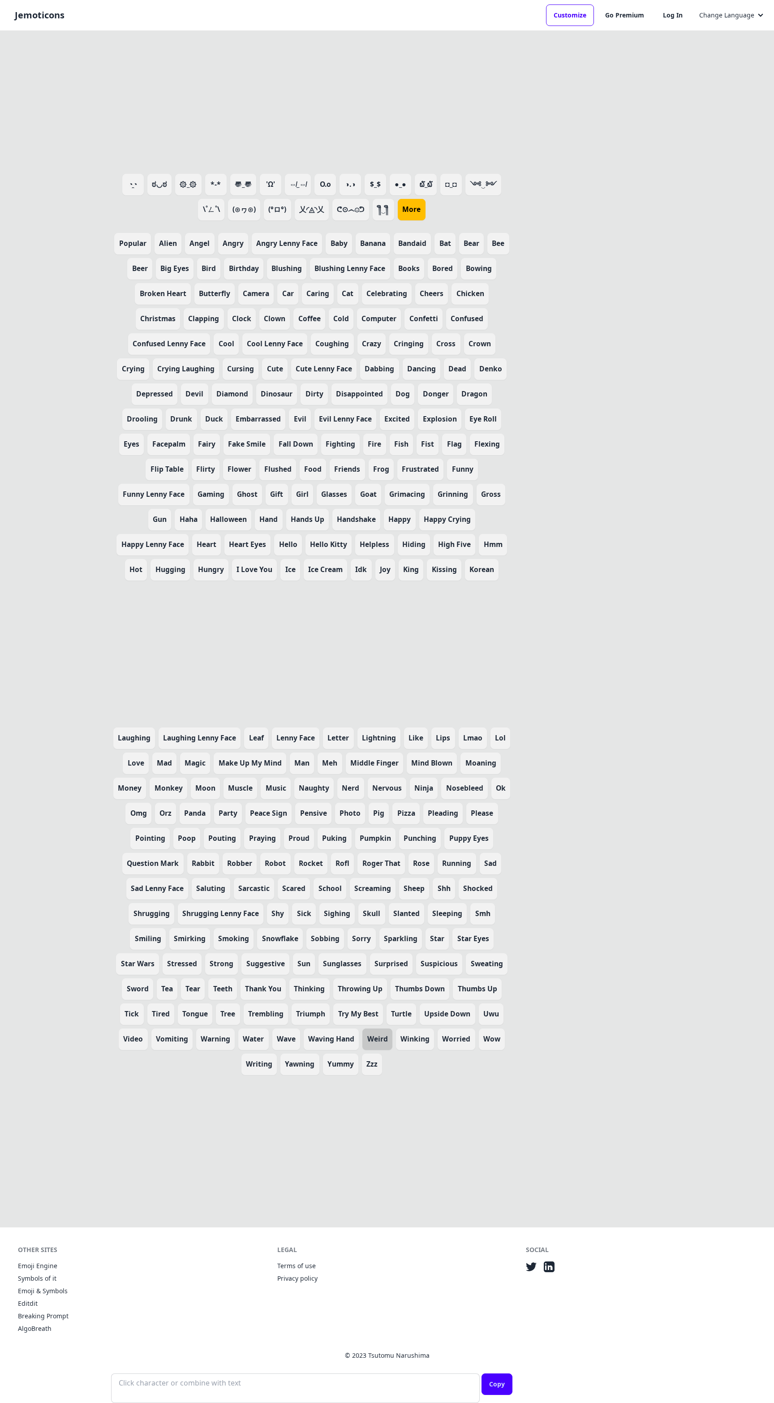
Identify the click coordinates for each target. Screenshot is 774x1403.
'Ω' (270, 184)
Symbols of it (37, 1278)
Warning (215, 1039)
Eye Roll (483, 419)
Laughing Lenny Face (199, 738)
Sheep (414, 888)
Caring (317, 293)
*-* (216, 184)
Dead (457, 369)
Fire (374, 444)
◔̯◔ (133, 184)
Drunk (181, 419)
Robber (239, 863)
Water (253, 1039)
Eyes (131, 444)
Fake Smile (247, 444)
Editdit (28, 1303)
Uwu (491, 1014)
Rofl (342, 863)
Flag (454, 444)
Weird (377, 1039)
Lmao (472, 738)
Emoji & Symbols (43, 1291)
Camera (256, 293)
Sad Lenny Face (157, 888)
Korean (481, 569)
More (411, 209)
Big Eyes (174, 268)
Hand (268, 519)
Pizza (406, 813)
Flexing (487, 444)
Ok (501, 788)
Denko (490, 369)
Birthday (244, 268)
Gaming (211, 494)
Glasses (334, 494)
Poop (187, 838)
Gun (160, 519)
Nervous (387, 788)
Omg (138, 813)
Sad (490, 863)
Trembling (266, 1014)
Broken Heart (163, 293)
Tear (192, 989)
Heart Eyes (247, 544)
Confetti (423, 318)
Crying (133, 369)
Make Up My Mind (250, 763)
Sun (303, 963)
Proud (299, 838)
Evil (300, 419)
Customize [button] (570, 15)
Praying (262, 838)
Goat (368, 494)
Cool (226, 344)
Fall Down (296, 444)
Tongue (195, 1014)
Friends (347, 469)
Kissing (444, 569)
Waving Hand (331, 1039)
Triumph (310, 1014)
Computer (378, 318)
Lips (443, 738)
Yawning (299, 1064)
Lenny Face (295, 738)
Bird (209, 268)
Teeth (222, 989)
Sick (304, 913)
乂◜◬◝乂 (311, 209)
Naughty (314, 788)
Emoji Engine (37, 1265)
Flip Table (167, 469)
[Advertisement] (311, 100)
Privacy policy (297, 1278)
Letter (338, 738)
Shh (444, 888)
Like (415, 738)
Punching (420, 838)
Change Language (726, 15)
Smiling (148, 938)
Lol (500, 738)
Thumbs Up (477, 989)
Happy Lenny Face (152, 544)
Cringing (409, 344)
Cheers (431, 293)
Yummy (340, 1064)
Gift (276, 494)
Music (276, 788)
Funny (462, 469)
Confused (467, 318)
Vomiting (172, 1039)
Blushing (286, 268)
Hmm (493, 544)
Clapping (203, 318)
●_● (400, 184)
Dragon (474, 394)
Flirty (205, 469)
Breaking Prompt (43, 1316)
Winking (415, 1039)
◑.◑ (350, 184)
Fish (401, 444)
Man (302, 763)
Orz (165, 813)
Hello (288, 544)
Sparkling (400, 938)
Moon (205, 788)
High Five (454, 544)
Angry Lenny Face (287, 243)
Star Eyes (473, 938)
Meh (329, 763)
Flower (239, 469)
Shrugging (151, 913)
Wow (491, 1039)
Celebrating (386, 293)
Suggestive (265, 963)
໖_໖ (426, 184)
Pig (378, 813)
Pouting (222, 838)
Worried (456, 1039)
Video (133, 1039)
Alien (168, 243)
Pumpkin (375, 838)
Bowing (479, 268)
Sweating (487, 963)
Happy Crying (447, 519)
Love (136, 763)
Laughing (134, 738)
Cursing (240, 369)
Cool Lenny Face (275, 344)
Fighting (340, 444)
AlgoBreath (35, 1328)
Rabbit (203, 863)
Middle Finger (374, 763)
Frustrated (420, 469)
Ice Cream (325, 569)
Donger (436, 394)
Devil (194, 394)
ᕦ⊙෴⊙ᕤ (351, 209)
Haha (189, 519)
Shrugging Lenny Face (220, 913)
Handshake (356, 519)
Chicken (470, 293)
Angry (233, 243)
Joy (385, 569)
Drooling (142, 419)
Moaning (480, 763)
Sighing (337, 913)
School (330, 888)
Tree (227, 1014)
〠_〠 (243, 184)
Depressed (154, 394)
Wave (286, 1039)
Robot (275, 863)
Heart (206, 544)
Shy (277, 913)
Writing (259, 1064)
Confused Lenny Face (169, 344)
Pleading (443, 813)
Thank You (263, 989)
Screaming (372, 888)
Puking (334, 838)
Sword (138, 989)
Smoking (233, 938)
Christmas (158, 318)
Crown (480, 344)
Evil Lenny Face (345, 419)
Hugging (170, 569)
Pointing (150, 838)
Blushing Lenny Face (349, 268)
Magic (195, 763)
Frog (381, 469)
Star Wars (138, 963)
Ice (290, 569)
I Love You (254, 569)
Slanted (406, 913)
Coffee (309, 318)
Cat (347, 293)
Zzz (372, 1064)
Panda (195, 813)
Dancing (421, 369)
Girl (302, 494)
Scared (293, 888)
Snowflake (280, 938)
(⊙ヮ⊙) (244, 209)
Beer (140, 268)
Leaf (256, 738)
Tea (167, 989)
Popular (132, 243)
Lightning (379, 738)
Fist (427, 444)
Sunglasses (342, 963)
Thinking (309, 989)
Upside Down (447, 1014)
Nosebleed (464, 788)
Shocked (478, 888)
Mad (164, 763)
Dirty (314, 394)
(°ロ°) (277, 209)
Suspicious (439, 963)
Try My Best (358, 1014)
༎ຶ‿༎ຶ (383, 209)
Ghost (247, 494)
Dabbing (379, 369)
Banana (373, 243)
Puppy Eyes (469, 838)
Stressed (182, 963)
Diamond (232, 394)
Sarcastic (254, 888)
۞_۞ (188, 184)
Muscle (240, 788)
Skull (371, 913)
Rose (421, 863)
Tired (161, 1014)
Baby (339, 243)
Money (130, 788)
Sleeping (447, 913)
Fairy (206, 444)
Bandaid (412, 243)
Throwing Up (360, 989)
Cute (275, 369)
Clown (274, 318)
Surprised (391, 963)
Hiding (414, 544)
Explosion (440, 419)
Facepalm (168, 444)
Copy (497, 1384)
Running (456, 863)
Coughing (332, 344)
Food (313, 469)
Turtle (401, 1014)
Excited (397, 419)
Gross (491, 494)
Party (228, 813)
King (411, 569)
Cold (341, 318)
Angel (199, 243)
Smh (482, 913)
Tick (132, 1014)
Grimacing (407, 494)
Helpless (374, 544)
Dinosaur (276, 394)
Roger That (381, 863)
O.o (325, 184)
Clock (241, 318)
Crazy (371, 344)
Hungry (211, 569)
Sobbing (325, 938)
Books (409, 268)
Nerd (350, 788)
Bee (498, 243)
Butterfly (214, 293)
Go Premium (624, 15)
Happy (399, 519)
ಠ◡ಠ (159, 184)
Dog (403, 394)
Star (437, 938)
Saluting (210, 888)
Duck (214, 419)
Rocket (311, 863)
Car (288, 293)
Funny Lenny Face (154, 494)
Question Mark (153, 863)
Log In (673, 15)
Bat (445, 243)
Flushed (278, 469)
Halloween (228, 519)
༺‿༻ (483, 184)
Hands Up (307, 519)
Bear (471, 243)
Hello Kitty (328, 544)
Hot (135, 569)
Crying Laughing (186, 369)
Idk (361, 569)
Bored (442, 268)
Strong (221, 963)
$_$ (375, 184)
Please (482, 813)
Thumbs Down (420, 989)
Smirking (190, 938)
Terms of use (296, 1265)
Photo (350, 813)
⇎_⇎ (297, 184)
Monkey (169, 788)
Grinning (453, 494)
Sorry (361, 938)
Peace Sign (268, 813)
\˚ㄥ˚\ (211, 209)
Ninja (423, 788)
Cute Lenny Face (324, 369)
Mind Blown (431, 763)
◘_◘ (451, 184)
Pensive (313, 813)
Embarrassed (258, 419)
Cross (446, 344)
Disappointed (359, 394)
